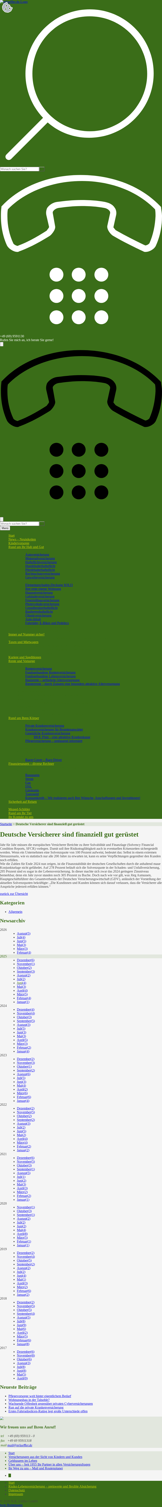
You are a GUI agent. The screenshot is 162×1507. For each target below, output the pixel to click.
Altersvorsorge (26, 665)
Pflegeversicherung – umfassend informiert (53, 741)
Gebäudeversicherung (39, 596)
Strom (29, 779)
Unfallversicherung (29, 756)
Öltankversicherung (38, 615)
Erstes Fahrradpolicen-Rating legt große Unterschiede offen (48, 1411)
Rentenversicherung (38, 668)
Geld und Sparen (28, 771)
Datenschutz (16, 1490)
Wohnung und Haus (30, 581)
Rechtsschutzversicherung (42, 573)
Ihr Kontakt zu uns (20, 817)
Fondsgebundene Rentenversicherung (50, 672)
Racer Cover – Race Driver (43, 760)
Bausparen (32, 775)
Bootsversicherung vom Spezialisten (41, 627)
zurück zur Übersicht (14, 894)
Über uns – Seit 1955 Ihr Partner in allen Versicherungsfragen (49, 1464)
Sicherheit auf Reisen (22, 801)
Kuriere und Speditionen (24, 657)
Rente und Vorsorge (21, 661)
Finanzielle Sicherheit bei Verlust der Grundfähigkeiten (53, 714)
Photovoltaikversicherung (42, 604)
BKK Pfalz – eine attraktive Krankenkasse (62, 737)
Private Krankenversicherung (44, 725)
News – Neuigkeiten (22, 539)
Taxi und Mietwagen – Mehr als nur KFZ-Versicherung (54, 646)
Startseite (6, 824)
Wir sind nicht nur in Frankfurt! (37, 653)
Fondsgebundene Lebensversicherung (50, 676)
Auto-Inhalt (33, 619)
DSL (28, 786)
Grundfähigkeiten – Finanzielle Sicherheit (44, 752)
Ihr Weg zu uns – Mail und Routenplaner (35, 1468)
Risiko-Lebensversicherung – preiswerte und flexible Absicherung (52, 1486)
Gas (28, 782)
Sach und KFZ (27, 551)
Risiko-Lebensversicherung (35, 699)
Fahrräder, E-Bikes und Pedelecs (47, 623)
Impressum (15, 1494)
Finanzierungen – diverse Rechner (31, 763)
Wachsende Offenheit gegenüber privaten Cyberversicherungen (50, 1403)
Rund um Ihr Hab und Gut (26, 547)
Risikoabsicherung (29, 706)
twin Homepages (11, 1505)
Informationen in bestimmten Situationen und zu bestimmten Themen (63, 638)
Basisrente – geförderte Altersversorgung (52, 680)
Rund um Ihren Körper (23, 718)
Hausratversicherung (39, 592)
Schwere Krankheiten (31, 691)
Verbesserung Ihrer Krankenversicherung (44, 744)
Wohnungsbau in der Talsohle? (29, 1400)
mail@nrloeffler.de (19, 1445)
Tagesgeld (32, 794)
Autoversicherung (37, 554)
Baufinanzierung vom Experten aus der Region (48, 767)
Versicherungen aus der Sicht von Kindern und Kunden (45, 1457)
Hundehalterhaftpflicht (40, 566)
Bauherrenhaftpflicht (39, 611)
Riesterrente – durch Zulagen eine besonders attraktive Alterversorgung (72, 684)
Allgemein (15, 911)
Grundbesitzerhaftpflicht (41, 608)
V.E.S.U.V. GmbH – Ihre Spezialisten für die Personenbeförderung (61, 649)
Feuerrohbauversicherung (42, 600)
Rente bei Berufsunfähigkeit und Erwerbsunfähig (49, 695)
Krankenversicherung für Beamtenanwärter (54, 729)
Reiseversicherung (29, 805)
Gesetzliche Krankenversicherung (47, 733)
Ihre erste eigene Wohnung (43, 589)
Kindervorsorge (18, 543)
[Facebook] (9, 1475)
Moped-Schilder (19, 809)
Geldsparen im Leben (22, 1460)
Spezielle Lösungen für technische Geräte (44, 630)
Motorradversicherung (40, 558)
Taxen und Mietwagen (23, 642)
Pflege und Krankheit (31, 722)
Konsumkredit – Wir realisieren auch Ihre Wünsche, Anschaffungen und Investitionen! (82, 798)
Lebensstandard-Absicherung (36, 710)
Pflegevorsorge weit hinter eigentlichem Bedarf (39, 1396)
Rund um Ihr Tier (20, 813)
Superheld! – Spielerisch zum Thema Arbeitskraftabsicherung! (58, 703)
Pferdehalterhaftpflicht (40, 570)
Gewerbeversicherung (40, 577)
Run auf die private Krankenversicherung (35, 1407)
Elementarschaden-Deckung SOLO (49, 585)
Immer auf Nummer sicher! (26, 634)
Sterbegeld (24, 687)
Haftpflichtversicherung (41, 562)
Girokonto (32, 790)
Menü (5, 528)
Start (11, 535)
